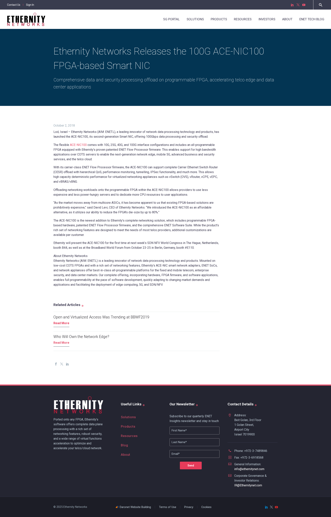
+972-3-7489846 (255, 451)
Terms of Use (167, 507)
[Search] (320, 4)
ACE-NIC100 (78, 145)
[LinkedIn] (292, 4)
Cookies (206, 507)
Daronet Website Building (135, 507)
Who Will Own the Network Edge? (81, 336)
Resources (243, 19)
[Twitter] (298, 4)
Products (219, 19)
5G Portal (171, 19)
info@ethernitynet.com (249, 469)
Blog (124, 445)
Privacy (188, 507)
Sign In (30, 4)
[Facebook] (55, 364)
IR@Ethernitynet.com (248, 485)
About (287, 19)
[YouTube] (304, 4)
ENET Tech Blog (311, 19)
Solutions (195, 19)
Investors (266, 19)
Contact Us (13, 4)
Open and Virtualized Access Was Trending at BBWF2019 (101, 317)
